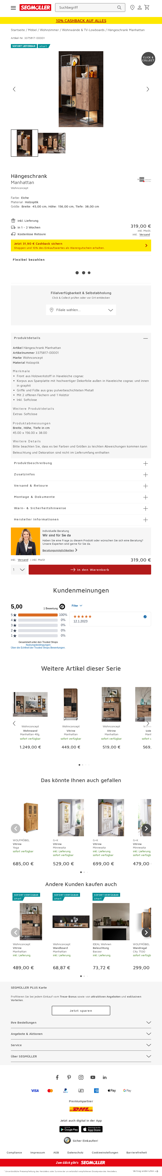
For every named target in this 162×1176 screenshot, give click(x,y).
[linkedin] (104, 1078)
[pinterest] (69, 1078)
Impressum (37, 1152)
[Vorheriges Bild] (14, 89)
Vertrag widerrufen (143, 1170)
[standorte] (133, 7)
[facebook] (57, 1078)
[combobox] (19, 570)
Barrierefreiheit (136, 1152)
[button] (81, 310)
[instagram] (81, 1078)
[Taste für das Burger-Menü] (13, 7)
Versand (144, 234)
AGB (56, 1152)
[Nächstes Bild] (148, 89)
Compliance (14, 1152)
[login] (140, 7)
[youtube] (92, 1078)
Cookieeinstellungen (105, 1152)
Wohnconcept (19, 188)
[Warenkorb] (147, 7)
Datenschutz (75, 1152)
